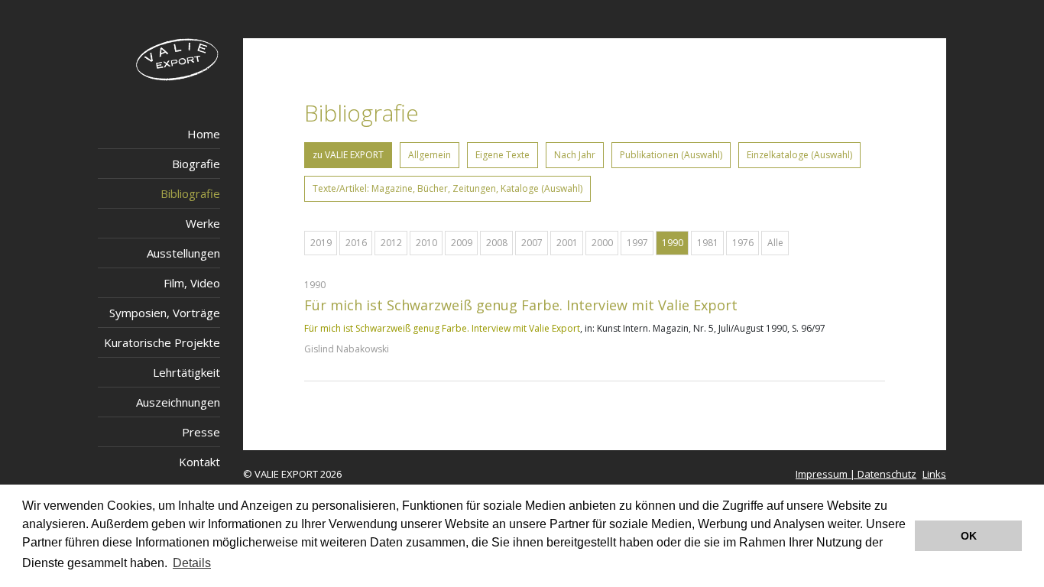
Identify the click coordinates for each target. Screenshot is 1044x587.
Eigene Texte (502, 154)
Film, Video (192, 282)
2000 (602, 242)
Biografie (196, 163)
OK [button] (969, 536)
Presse (201, 431)
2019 (321, 242)
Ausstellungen (183, 253)
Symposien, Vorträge (164, 312)
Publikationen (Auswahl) (671, 154)
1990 (672, 242)
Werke (203, 223)
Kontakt (199, 461)
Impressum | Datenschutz (856, 474)
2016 (356, 242)
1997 (637, 242)
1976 (743, 242)
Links (934, 474)
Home (203, 133)
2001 (567, 242)
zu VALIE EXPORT (348, 154)
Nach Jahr (574, 154)
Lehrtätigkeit (186, 372)
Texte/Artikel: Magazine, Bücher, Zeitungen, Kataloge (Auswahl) (447, 188)
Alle (775, 242)
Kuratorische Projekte (162, 342)
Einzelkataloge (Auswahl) (799, 154)
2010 (426, 242)
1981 (707, 242)
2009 (461, 242)
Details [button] (192, 562)
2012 (391, 242)
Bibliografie (190, 193)
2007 (532, 242)
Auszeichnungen (178, 402)
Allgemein (429, 154)
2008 (496, 242)
